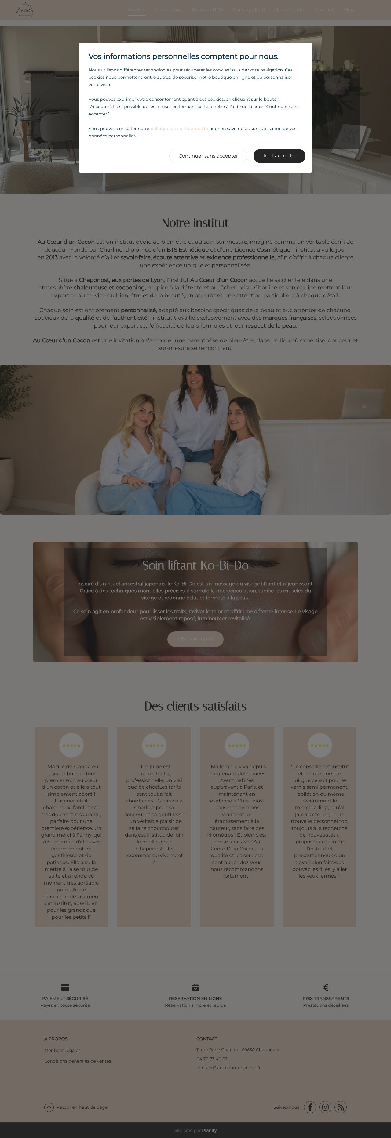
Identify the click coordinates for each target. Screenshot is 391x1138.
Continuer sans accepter (208, 156)
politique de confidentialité (179, 128)
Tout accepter (279, 156)
